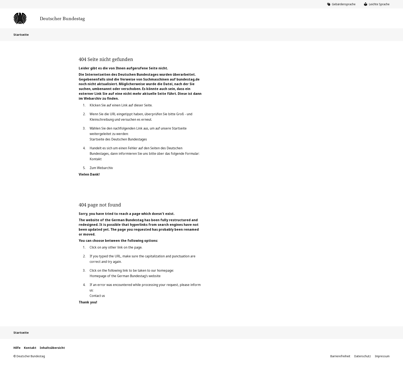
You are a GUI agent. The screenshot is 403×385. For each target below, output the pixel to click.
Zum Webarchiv (101, 167)
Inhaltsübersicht (52, 348)
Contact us (97, 295)
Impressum (382, 356)
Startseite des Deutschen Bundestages (118, 139)
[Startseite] (49, 18)
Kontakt (96, 159)
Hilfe (17, 348)
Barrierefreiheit (340, 356)
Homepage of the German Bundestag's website (125, 276)
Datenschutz (362, 356)
